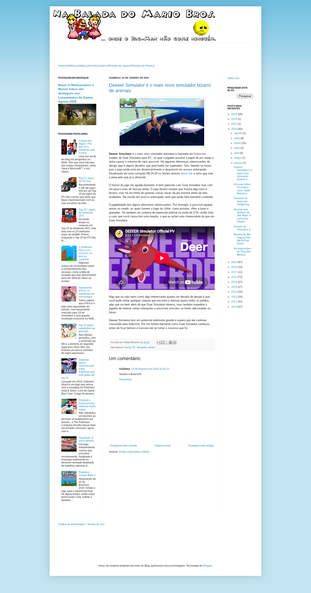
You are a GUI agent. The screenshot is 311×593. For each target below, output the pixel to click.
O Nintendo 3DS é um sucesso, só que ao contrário (85, 253)
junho (237, 143)
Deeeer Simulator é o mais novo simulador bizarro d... (243, 173)
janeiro (238, 163)
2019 (234, 262)
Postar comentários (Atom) (134, 451)
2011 (234, 301)
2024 (234, 119)
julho (237, 138)
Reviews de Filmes (142, 65)
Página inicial (163, 445)
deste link (187, 173)
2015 (234, 282)
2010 (234, 306)
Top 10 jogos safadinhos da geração (87, 328)
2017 (234, 272)
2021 (234, 123)
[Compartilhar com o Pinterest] (175, 342)
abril (237, 153)
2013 (234, 291)
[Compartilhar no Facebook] (171, 342)
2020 (234, 128)
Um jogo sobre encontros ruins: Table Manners (242, 189)
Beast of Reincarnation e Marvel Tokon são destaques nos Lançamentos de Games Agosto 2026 (76, 93)
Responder (125, 379)
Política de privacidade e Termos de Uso (81, 524)
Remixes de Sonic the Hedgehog (241, 201)
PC (134, 347)
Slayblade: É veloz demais (86, 439)
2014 (234, 286)
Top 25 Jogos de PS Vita (86, 180)
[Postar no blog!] (163, 342)
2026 (234, 114)
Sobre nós (233, 78)
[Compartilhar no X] (167, 342)
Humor (127, 347)
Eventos (92, 65)
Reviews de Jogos (118, 65)
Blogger (207, 565)
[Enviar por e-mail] (159, 342)
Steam (151, 347)
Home (61, 65)
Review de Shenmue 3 (242, 228)
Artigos (82, 65)
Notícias (72, 65)
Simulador (142, 347)
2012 (234, 296)
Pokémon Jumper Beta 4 (87, 474)
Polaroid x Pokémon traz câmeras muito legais (87, 405)
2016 (234, 276)
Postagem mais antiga (201, 445)
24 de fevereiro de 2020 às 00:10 (150, 368)
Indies (102, 65)
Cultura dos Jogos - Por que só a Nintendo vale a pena (87, 147)
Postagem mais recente (123, 445)
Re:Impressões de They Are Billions (242, 251)
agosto (238, 133)
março (238, 157)
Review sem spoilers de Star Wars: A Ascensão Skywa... (242, 215)
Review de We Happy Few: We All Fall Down (242, 239)
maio (237, 148)
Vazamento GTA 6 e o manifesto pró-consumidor (87, 292)
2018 (234, 267)
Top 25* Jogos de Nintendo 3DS (87, 212)
